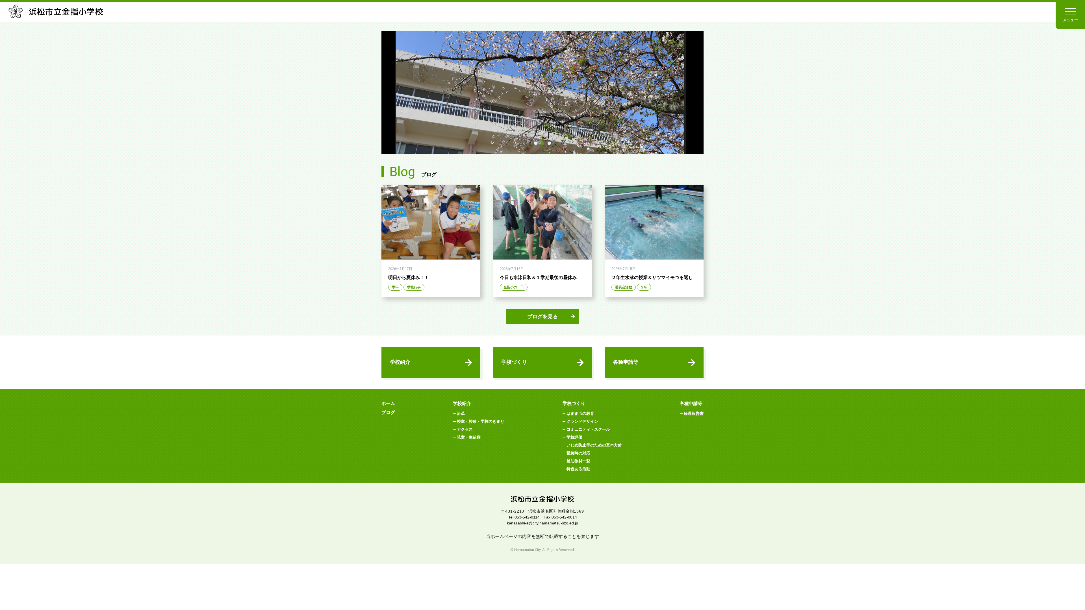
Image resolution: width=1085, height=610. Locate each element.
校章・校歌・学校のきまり (480, 421)
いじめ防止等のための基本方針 (594, 445)
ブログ (388, 412)
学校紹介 (400, 362)
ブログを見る (542, 316)
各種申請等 (626, 362)
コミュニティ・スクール (588, 429)
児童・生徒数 (469, 437)
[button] (535, 143)
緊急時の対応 (578, 453)
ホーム (388, 403)
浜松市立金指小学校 (66, 11)
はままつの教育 (580, 413)
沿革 (461, 413)
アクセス (465, 429)
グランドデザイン (582, 421)
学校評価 (574, 437)
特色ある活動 (578, 469)
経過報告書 (694, 413)
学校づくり (514, 362)
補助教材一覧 (578, 461)
